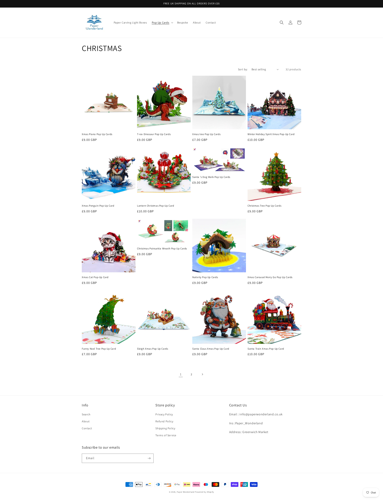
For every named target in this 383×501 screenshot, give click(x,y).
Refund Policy (164, 421)
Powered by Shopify (204, 492)
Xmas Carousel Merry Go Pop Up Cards (270, 277)
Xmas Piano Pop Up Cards (97, 134)
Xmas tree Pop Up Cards (206, 134)
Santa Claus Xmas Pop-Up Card (210, 348)
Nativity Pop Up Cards (205, 277)
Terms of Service (165, 435)
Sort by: (243, 69)
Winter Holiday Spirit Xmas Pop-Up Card (271, 134)
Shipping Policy (165, 428)
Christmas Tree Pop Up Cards (264, 205)
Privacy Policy (164, 414)
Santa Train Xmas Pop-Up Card (266, 348)
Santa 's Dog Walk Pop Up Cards (211, 177)
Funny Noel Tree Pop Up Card (99, 348)
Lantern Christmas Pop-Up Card (155, 205)
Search (86, 414)
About (86, 421)
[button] (162, 22)
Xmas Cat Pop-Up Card (95, 277)
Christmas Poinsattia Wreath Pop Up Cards (162, 248)
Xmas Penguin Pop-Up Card (98, 205)
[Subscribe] (149, 458)
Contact (87, 428)
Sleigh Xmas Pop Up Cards (152, 348)
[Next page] (202, 374)
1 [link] (181, 374)
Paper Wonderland (185, 492)
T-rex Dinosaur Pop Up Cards (154, 134)
